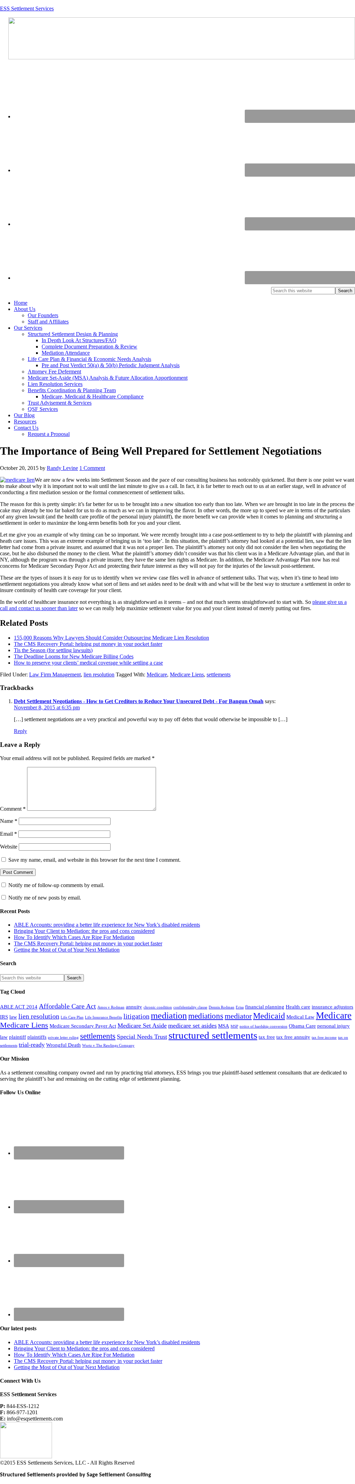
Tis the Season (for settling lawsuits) (53, 650)
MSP (234, 1026)
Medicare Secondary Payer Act (83, 1026)
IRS (4, 1017)
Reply (20, 731)
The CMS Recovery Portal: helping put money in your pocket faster (88, 644)
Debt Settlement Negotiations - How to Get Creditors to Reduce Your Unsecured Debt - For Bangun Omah (138, 701)
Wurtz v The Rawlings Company (108, 1045)
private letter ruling (63, 1037)
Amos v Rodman (110, 1007)
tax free (267, 1037)
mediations (205, 1015)
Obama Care (302, 1026)
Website (8, 847)
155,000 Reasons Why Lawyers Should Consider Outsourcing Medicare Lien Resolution (111, 638)
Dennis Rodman (221, 1007)
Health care (298, 1007)
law (13, 1017)
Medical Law (300, 1017)
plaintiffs (36, 1037)
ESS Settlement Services (27, 8)
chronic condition (158, 1007)
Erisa (240, 1007)
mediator (238, 1016)
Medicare (157, 674)
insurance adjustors (332, 1007)
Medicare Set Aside (142, 1025)
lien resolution (99, 674)
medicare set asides (192, 1025)
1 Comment (92, 468)
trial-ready (32, 1044)
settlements (219, 674)
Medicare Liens (187, 674)
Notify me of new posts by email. (44, 898)
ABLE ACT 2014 (18, 1007)
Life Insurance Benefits (103, 1017)
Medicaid (269, 1015)
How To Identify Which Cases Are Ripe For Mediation (74, 937)
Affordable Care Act (67, 1006)
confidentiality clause (190, 1007)
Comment (13, 809)
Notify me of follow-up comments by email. (56, 885)
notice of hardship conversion (263, 1026)
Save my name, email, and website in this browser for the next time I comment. (94, 860)
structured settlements (212, 1035)
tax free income (324, 1037)
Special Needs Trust (142, 1036)
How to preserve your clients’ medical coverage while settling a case (88, 663)
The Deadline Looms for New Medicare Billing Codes (73, 656)
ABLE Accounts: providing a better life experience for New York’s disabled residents (107, 925)
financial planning (264, 1007)
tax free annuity (293, 1037)
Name (8, 821)
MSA (223, 1026)
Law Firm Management (55, 674)
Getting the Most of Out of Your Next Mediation (67, 950)
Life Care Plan (72, 1017)
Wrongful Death (63, 1045)
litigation (136, 1016)
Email (8, 834)
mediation (169, 1016)
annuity (134, 1007)
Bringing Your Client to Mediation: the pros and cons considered (84, 931)
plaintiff (17, 1037)
